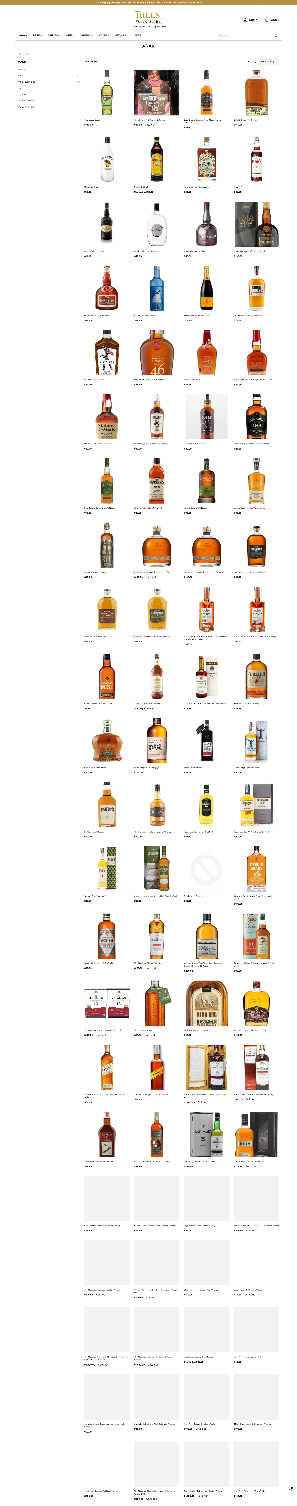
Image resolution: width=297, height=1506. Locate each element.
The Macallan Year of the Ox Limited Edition (104, 1030)
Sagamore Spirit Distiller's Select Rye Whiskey (255, 636)
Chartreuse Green (92, 120)
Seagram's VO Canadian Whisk (148, 703)
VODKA (103, 35)
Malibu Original (91, 187)
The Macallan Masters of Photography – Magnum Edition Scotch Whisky (106, 1358)
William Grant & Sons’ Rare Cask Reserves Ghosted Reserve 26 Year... (203, 964)
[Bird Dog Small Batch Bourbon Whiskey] (157, 1134)
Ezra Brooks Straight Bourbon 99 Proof (251, 444)
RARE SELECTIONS (26, 82)
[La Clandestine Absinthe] (157, 288)
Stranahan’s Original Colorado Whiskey (151, 1094)
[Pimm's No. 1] (256, 160)
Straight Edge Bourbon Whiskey (98, 1161)
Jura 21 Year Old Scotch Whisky (248, 1161)
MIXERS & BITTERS (26, 101)
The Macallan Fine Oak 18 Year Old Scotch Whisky (256, 1226)
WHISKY (86, 35)
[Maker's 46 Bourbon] (206, 352)
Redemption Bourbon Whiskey (98, 636)
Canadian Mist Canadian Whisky (98, 703)
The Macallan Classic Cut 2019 (148, 963)
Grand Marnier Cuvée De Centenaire (250, 251)
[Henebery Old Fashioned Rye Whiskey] (157, 416)
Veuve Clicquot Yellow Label (197, 315)
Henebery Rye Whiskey (194, 444)
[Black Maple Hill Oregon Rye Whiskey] (206, 1262)
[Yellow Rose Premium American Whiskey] (256, 481)
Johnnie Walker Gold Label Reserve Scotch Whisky (104, 1095)
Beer (138, 35)
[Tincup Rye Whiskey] (157, 1003)
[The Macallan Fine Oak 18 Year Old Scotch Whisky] (256, 1198)
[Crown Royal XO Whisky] (107, 740)
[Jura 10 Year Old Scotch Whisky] (256, 1262)
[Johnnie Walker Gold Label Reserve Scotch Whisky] (107, 1067)
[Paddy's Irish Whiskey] (107, 804)
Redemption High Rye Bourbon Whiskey (152, 636)
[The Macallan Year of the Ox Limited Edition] (107, 1003)
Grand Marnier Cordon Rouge (97, 315)
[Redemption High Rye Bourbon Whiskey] (157, 609)
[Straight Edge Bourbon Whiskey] (107, 1134)
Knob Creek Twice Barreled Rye (248, 1357)
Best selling (268, 61)
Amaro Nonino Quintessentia (197, 187)
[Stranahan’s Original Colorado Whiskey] (157, 1067)
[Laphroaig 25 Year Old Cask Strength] (206, 1134)
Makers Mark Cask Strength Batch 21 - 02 (253, 380)
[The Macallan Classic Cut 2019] (157, 936)
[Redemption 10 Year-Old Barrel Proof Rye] (157, 545)
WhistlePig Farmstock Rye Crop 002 (250, 1030)
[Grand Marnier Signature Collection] (157, 92)
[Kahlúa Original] (157, 160)
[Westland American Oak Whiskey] (107, 936)
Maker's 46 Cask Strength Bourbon (150, 380)
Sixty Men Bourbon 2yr (94, 380)
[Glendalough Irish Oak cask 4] (256, 740)
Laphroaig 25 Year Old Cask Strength (200, 1161)
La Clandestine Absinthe (145, 315)
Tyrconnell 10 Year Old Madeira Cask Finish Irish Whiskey (255, 964)
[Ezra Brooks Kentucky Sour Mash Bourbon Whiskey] (206, 92)
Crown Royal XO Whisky (95, 768)
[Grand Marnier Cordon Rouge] (107, 288)
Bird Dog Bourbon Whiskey (196, 1030)
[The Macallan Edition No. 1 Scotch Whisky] (206, 1464)
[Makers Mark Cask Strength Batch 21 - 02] (256, 352)
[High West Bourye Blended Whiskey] (206, 1397)
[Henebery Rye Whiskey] (206, 416)
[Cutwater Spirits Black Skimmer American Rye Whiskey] (107, 1397)
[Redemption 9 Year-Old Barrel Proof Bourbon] (206, 545)
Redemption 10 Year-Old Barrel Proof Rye (153, 572)
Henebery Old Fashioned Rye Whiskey (151, 444)
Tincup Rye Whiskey (143, 1030)
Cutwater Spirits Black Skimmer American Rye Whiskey (105, 1425)
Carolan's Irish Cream (94, 251)
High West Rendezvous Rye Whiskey (250, 1491)
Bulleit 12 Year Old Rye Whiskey (248, 120)
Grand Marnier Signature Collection (150, 120)
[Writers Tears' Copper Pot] (107, 869)
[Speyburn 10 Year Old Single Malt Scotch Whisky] (157, 869)
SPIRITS (21, 69)
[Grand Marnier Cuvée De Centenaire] (256, 224)
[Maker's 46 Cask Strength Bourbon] (157, 352)
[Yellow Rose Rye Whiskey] (206, 481)
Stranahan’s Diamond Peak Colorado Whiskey (154, 1424)
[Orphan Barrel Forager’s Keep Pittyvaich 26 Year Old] (157, 1262)
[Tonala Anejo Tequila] (206, 869)
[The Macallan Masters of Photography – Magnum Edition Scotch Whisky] (107, 1330)
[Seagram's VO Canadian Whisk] (157, 676)
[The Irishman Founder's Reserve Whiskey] (157, 804)
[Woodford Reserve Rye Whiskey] (206, 1330)
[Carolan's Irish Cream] (107, 224)
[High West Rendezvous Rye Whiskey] (256, 1464)
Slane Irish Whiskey (193, 768)
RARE (36, 35)
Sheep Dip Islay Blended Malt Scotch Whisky (154, 1226)
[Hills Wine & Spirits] (148, 19)
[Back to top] (290, 1496)
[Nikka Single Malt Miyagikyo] (157, 740)
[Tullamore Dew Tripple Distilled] (206, 804)
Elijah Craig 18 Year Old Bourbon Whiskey (252, 1424)
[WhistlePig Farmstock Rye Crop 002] (256, 1003)
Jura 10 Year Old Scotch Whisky (248, 1290)
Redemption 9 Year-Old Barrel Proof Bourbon (204, 572)
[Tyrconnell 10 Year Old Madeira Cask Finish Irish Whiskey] (256, 936)
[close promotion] (257, 2)
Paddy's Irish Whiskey (94, 832)
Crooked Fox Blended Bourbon (248, 315)
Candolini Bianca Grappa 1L (146, 251)
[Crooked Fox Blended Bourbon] (256, 288)
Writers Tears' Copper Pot (96, 896)
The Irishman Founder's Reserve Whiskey (152, 832)
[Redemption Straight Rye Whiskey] (256, 545)
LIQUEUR (22, 94)
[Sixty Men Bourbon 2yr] (107, 352)
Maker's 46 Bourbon (193, 380)
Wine (69, 35)
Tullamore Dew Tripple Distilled (198, 832)
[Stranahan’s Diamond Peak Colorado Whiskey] (157, 1397)
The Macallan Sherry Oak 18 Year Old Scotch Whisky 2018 (154, 1492)
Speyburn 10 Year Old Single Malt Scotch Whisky (156, 896)
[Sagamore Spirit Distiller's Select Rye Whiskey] (256, 609)
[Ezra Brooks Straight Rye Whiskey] (107, 481)
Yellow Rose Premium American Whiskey (252, 508)
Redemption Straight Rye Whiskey (249, 572)
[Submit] (276, 35)
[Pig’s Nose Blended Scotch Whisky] (206, 1198)
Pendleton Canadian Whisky (246, 703)
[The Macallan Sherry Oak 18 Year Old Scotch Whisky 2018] (157, 1464)
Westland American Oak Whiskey (99, 963)
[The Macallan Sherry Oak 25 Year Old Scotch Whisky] (206, 1067)
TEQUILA (121, 35)
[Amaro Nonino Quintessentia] (206, 160)
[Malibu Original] (107, 160)
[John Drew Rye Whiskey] (107, 545)
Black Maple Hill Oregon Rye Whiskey (201, 1290)
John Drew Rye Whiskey (95, 572)
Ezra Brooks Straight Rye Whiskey (99, 508)
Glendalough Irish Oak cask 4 (247, 768)
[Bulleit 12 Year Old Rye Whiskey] (256, 92)
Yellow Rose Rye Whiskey (195, 508)
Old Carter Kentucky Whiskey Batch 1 (101, 1491)
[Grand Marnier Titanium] (206, 224)
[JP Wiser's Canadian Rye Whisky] (157, 481)
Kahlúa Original (141, 187)
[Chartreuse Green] (107, 92)
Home (23, 35)
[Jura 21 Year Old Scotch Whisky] (256, 1134)
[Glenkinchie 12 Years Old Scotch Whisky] (107, 1198)
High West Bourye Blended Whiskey (200, 1424)
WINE (20, 76)
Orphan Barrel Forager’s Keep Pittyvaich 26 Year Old (155, 1291)
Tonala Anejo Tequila (193, 896)
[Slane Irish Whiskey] (206, 740)
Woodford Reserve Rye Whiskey (198, 1357)
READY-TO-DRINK (26, 107)
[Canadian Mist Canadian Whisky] (107, 676)
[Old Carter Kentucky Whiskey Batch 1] (107, 1464)
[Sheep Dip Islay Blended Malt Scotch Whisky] (157, 1198)
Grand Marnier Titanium (194, 251)
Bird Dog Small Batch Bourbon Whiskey (152, 1161)
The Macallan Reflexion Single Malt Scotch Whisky (153, 1358)
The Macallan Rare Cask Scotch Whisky (102, 1290)
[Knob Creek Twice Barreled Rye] (256, 1330)
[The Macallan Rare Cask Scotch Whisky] (107, 1262)
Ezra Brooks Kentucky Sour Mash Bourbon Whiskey (203, 121)
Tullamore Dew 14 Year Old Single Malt (251, 832)
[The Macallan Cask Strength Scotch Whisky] (256, 1067)
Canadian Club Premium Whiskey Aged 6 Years (205, 703)
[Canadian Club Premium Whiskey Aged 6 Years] (206, 676)
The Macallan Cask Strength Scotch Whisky (253, 1094)
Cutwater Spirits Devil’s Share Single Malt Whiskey (253, 897)
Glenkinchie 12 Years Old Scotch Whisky (102, 1226)
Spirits (53, 35)
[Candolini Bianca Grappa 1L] (157, 224)
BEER (20, 88)
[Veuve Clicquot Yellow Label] (206, 288)
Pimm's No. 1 (239, 187)
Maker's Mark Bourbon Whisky (98, 444)
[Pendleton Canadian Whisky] (256, 676)
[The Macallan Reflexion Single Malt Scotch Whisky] (157, 1330)
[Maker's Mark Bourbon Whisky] (107, 416)
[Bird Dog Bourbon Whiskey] (206, 1003)
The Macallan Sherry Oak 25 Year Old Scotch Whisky (204, 1095)
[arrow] (78, 69)
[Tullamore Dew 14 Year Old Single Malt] (256, 804)
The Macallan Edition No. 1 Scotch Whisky (203, 1491)
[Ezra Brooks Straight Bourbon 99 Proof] (256, 416)
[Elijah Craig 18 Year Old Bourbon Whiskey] (256, 1397)
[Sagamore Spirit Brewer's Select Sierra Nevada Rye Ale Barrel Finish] (206, 609)
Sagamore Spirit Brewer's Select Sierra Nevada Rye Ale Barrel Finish (205, 637)
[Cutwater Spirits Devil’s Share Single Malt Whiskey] (256, 869)
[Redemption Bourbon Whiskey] (107, 609)
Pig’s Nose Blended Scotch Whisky (199, 1226)
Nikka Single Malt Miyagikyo (146, 768)
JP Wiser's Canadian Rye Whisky (148, 508)
